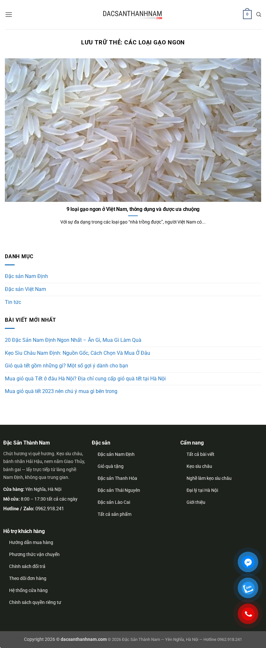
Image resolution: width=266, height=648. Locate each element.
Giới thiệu (196, 502)
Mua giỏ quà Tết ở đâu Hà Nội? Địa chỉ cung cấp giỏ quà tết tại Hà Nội (85, 379)
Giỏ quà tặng (111, 466)
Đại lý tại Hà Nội (202, 490)
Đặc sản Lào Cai (114, 502)
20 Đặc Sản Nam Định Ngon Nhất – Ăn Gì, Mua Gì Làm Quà (73, 340)
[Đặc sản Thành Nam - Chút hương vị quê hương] (133, 14)
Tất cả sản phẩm (114, 514)
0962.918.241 (49, 509)
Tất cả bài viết (200, 454)
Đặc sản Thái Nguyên (119, 490)
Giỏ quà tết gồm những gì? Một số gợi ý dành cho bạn (66, 366)
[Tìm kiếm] (258, 14)
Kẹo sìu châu (199, 466)
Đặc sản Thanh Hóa (117, 478)
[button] (9, 14)
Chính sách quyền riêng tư (35, 602)
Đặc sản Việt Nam (25, 289)
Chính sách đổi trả (27, 566)
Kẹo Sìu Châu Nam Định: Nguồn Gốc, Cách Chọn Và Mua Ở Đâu (77, 353)
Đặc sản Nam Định (26, 276)
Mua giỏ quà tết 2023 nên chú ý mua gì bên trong (61, 391)
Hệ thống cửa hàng (28, 590)
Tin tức (13, 302)
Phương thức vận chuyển (34, 554)
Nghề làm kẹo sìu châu (209, 478)
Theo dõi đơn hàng (27, 578)
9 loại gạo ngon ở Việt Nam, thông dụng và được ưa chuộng (133, 209)
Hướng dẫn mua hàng (31, 542)
